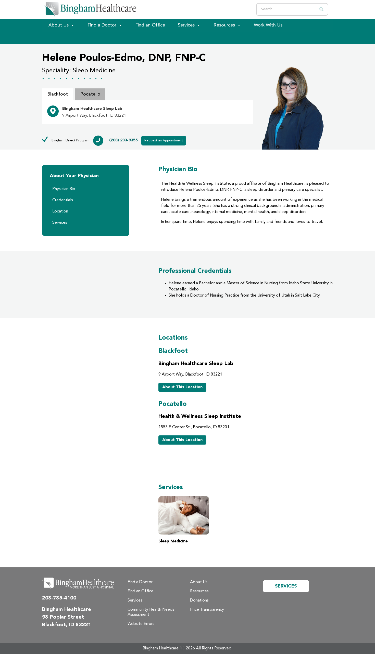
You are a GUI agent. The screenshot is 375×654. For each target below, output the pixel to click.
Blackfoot (57, 94)
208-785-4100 (59, 598)
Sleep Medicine (173, 541)
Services (186, 25)
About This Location (182, 387)
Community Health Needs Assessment (151, 612)
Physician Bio (63, 189)
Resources (224, 25)
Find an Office (150, 25)
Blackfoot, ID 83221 (66, 625)
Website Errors (141, 624)
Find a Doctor (102, 25)
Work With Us (268, 25)
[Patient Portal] (70, 38)
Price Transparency (207, 610)
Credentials (62, 200)
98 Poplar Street (63, 617)
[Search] (321, 9)
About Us (58, 25)
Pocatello (90, 94)
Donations (199, 600)
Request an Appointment (163, 140)
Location (60, 211)
